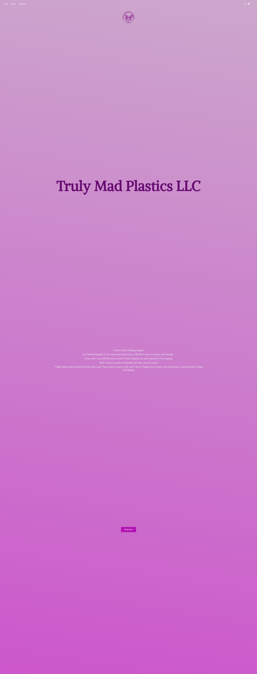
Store (6, 4)
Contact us (22, 4)
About (13, 4)
